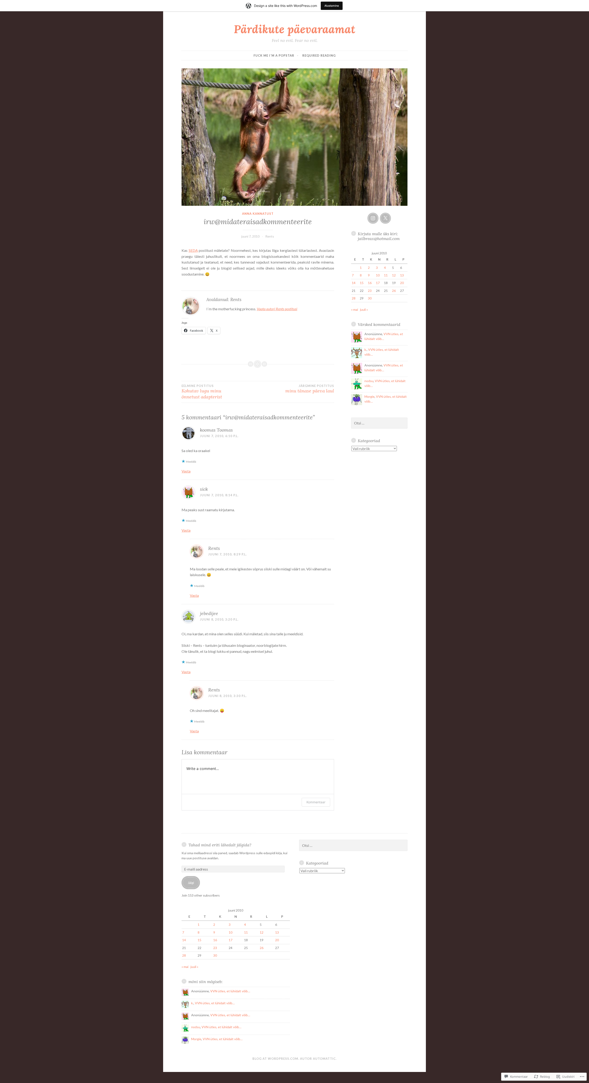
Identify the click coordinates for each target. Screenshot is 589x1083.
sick (204, 489)
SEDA (193, 250)
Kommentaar (315, 802)
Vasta (186, 471)
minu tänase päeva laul (309, 389)
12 (394, 275)
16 (370, 283)
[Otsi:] (379, 423)
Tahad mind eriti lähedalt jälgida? (219, 845)
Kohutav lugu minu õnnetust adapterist (202, 392)
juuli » (364, 309)
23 (370, 291)
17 (378, 283)
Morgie (369, 396)
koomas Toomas (216, 430)
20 (402, 283)
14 (353, 283)
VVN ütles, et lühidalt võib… (230, 991)
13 (402, 275)
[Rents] (372, 218)
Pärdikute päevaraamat (294, 29)
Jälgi (191, 883)
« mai (354, 309)
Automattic (324, 1058)
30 (370, 298)
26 (394, 291)
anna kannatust (258, 213)
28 (353, 298)
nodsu (368, 381)
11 (386, 275)
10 (378, 275)
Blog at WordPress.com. (275, 1058)
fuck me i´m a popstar (274, 55)
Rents (269, 236)
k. (365, 349)
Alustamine (331, 5)
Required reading (319, 55)
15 (362, 283)
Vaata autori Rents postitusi (277, 309)
